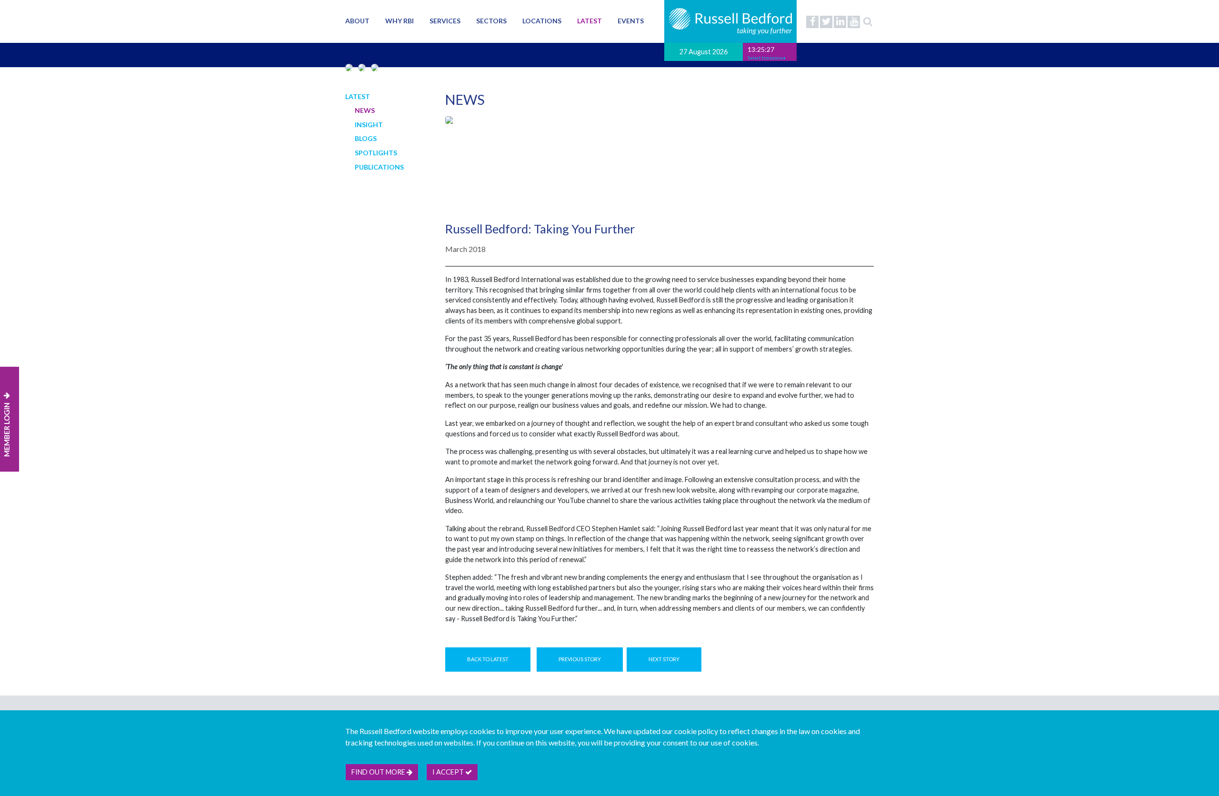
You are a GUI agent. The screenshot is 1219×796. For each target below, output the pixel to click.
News (365, 110)
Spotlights (376, 153)
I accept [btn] (448, 772)
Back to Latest (488, 659)
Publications (379, 167)
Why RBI (399, 21)
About (357, 21)
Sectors (491, 21)
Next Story (664, 659)
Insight (369, 125)
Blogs (366, 138)
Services (445, 21)
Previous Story (580, 659)
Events (631, 21)
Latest (589, 21)
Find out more (379, 772)
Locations (541, 21)
